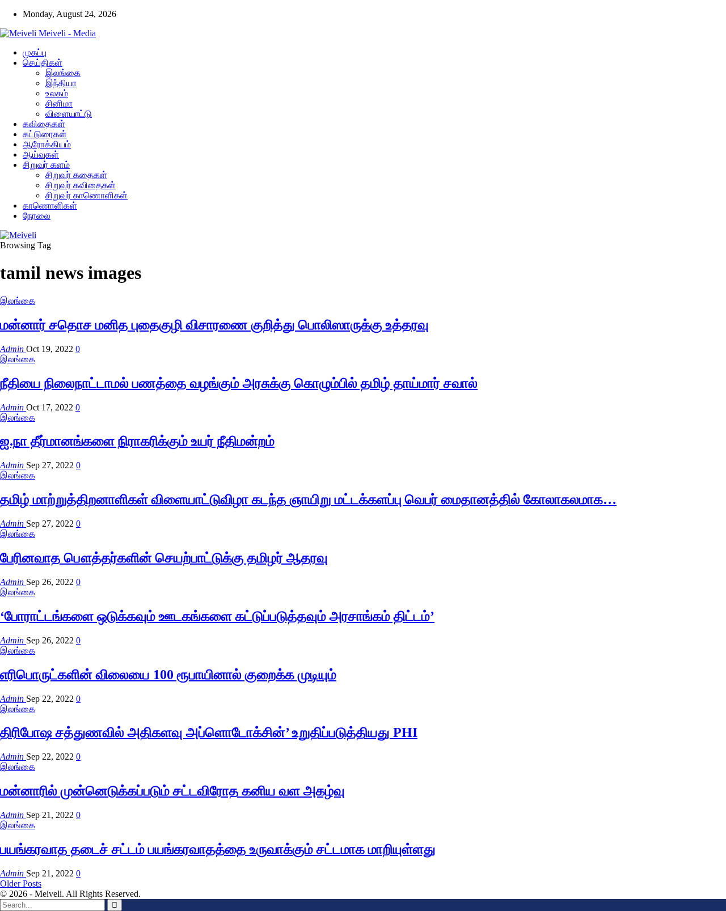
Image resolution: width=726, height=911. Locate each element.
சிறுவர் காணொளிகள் (86, 195)
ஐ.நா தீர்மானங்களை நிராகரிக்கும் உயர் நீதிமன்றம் (137, 441)
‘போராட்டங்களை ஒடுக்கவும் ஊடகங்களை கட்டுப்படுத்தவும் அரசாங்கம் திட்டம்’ (217, 616)
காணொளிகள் (50, 205)
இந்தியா (61, 83)
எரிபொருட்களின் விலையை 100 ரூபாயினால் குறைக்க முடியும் (168, 674)
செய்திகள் (42, 62)
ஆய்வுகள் (41, 154)
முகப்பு (35, 52)
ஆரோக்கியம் (47, 144)
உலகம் (56, 93)
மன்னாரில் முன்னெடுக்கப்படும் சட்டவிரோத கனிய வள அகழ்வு (172, 790)
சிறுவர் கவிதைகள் (80, 185)
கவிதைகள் (44, 124)
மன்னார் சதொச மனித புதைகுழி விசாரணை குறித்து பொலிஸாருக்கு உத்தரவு (214, 324)
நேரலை (36, 216)
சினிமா (59, 103)
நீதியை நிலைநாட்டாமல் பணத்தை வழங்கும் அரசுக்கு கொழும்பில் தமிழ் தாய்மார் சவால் (239, 383)
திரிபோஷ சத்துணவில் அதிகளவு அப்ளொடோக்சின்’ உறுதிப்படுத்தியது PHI (208, 732)
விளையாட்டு (68, 113)
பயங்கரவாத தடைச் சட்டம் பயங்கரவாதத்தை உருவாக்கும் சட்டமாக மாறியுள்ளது (218, 849)
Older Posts (20, 883)
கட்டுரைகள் (45, 134)
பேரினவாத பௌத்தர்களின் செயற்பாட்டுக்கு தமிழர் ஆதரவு (164, 557)
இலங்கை (63, 73)
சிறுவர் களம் (46, 165)
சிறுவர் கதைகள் (76, 175)
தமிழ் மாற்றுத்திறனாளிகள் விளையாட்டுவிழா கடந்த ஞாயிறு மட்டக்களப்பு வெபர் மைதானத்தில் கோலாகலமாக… (308, 499)
